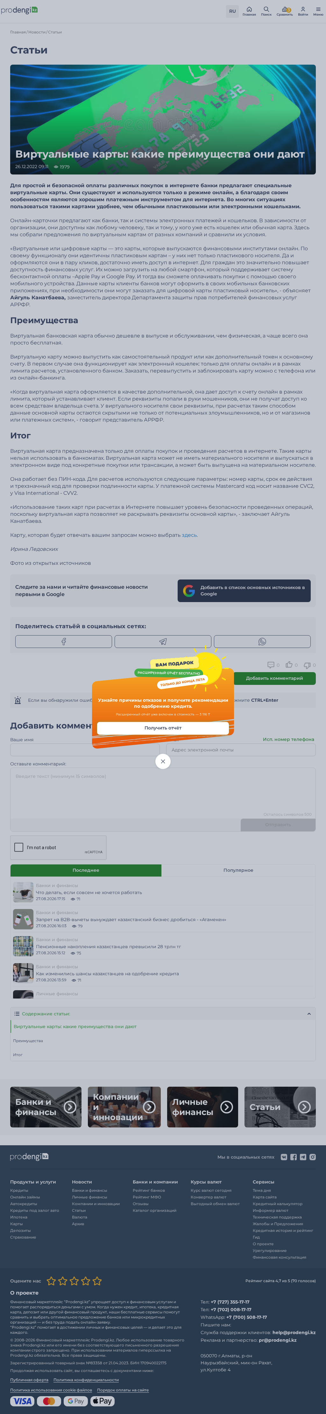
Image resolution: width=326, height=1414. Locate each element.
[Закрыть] (163, 761)
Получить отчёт (163, 728)
